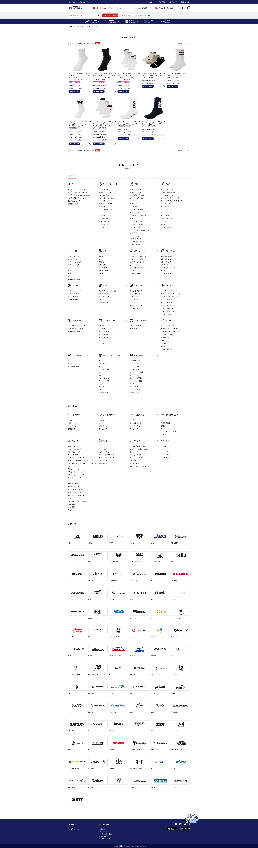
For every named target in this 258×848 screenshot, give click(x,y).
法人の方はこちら (73, 829)
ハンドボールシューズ (74, 291)
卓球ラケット (103, 256)
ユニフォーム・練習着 (136, 224)
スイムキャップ (134, 300)
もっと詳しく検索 (110, 15)
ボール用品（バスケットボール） (140, 268)
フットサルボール (104, 221)
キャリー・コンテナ (135, 360)
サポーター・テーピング (168, 432)
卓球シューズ (103, 262)
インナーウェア (103, 340)
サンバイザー (165, 452)
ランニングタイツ (166, 303)
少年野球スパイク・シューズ (138, 215)
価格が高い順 (90, 43)
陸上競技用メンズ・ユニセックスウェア (80, 195)
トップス (70, 420)
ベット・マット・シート (136, 387)
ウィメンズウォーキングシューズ (78, 329)
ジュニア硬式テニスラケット (170, 192)
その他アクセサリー (74, 204)
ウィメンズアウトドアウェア (169, 329)
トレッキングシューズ (167, 337)
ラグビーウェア (103, 294)
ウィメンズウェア (104, 363)
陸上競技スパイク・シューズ (76, 189)
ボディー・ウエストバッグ (106, 455)
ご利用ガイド (173, 2)
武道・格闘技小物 (73, 366)
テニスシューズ (166, 210)
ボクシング (71, 363)
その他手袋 (133, 233)
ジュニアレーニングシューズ (107, 198)
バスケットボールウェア (137, 259)
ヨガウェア (102, 326)
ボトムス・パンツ (73, 426)
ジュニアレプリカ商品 (105, 215)
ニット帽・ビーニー (167, 455)
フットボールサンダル (105, 204)
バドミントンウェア (73, 265)
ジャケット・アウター (74, 423)
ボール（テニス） (166, 224)
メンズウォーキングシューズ (76, 326)
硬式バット (133, 201)
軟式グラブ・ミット (135, 192)
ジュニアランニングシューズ (170, 297)
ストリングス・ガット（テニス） (170, 198)
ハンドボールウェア (74, 294)
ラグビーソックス (135, 464)
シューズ (101, 375)
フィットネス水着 (135, 294)
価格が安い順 (81, 43)
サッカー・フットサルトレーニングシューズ (81, 461)
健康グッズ (133, 329)
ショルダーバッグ (104, 452)
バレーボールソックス (137, 458)
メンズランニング (73, 446)
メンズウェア (103, 360)
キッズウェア (103, 366)
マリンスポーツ (134, 308)
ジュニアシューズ (104, 378)
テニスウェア (165, 215)
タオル (163, 435)
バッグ (69, 274)
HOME (70, 27)
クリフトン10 (131, 15)
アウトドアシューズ (167, 334)
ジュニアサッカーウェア (106, 210)
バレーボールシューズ (168, 256)
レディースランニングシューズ (170, 294)
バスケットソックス (136, 455)
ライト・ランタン (135, 390)
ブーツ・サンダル (104, 381)
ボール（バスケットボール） (138, 265)
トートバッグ (103, 449)
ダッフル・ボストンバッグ (106, 458)
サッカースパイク (104, 189)
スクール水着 (134, 297)
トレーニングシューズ (105, 195)
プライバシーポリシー (106, 839)
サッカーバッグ (103, 224)
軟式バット (133, 204)
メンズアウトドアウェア (168, 326)
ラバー (101, 259)
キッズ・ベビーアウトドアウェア (171, 331)
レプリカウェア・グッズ (137, 262)
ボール (163, 420)
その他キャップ (166, 458)
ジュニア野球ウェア (136, 221)
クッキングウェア (135, 366)
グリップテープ (166, 204)
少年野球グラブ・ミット (137, 195)
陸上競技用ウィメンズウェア (76, 198)
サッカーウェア (103, 207)
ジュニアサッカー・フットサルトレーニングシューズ (82, 465)
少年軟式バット (135, 207)
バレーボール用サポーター (169, 262)
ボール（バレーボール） (168, 265)
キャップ (101, 387)
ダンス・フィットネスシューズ (108, 337)
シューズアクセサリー (105, 201)
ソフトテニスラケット (167, 195)
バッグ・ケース (134, 236)
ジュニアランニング (74, 452)
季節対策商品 (165, 423)
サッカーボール (104, 218)
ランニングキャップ (167, 308)
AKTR (149, 15)
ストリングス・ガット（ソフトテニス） (172, 201)
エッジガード (165, 207)
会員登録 (162, 2)
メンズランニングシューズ (169, 291)
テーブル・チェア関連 (136, 372)
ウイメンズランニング (74, 449)
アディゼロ (122, 15)
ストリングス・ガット (74, 259)
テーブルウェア (134, 375)
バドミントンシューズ (141, 15)
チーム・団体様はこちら (164, 8)
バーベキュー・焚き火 (137, 381)
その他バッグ (103, 464)
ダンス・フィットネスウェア (107, 334)
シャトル (70, 268)
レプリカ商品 (103, 213)
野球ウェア (133, 218)
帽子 (162, 340)
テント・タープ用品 (136, 378)
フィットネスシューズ (74, 486)
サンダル (70, 510)
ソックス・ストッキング (137, 242)
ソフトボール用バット (136, 210)
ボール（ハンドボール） (75, 297)
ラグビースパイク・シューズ (107, 291)
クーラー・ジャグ (135, 363)
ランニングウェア (166, 300)
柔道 (69, 360)
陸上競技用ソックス (74, 201)
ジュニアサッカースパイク (107, 192)
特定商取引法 (103, 836)
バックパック (103, 446)
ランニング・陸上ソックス (137, 446)
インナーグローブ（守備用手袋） (140, 230)
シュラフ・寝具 (134, 369)
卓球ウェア (102, 265)
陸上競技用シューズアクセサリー (78, 192)
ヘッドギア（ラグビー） (105, 297)
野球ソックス (134, 452)
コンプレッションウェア (106, 369)
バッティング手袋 (135, 227)
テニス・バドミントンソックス (139, 449)
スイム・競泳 (71, 507)
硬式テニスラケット (167, 189)
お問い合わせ (185, 2)
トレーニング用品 (135, 326)
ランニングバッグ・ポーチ (169, 311)
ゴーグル (133, 303)
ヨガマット (102, 329)
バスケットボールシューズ (138, 256)
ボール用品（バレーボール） (170, 268)
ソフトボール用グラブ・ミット (139, 198)
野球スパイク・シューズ (137, 213)
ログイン (152, 2)
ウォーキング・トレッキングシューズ (78, 495)
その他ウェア (72, 429)
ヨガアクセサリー (104, 331)
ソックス (95, 27)
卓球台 (101, 274)
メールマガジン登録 (105, 834)
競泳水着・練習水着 (136, 291)
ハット (163, 449)
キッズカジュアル (73, 504)
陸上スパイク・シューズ (75, 489)
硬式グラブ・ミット (135, 189)
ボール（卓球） (103, 268)
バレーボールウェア (167, 259)
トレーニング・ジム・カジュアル (82, 27)
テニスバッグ (165, 213)
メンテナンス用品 (135, 239)
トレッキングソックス (136, 461)
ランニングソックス (167, 305)
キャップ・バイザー (167, 218)
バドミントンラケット (74, 256)
